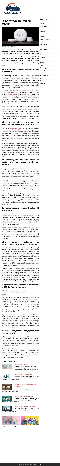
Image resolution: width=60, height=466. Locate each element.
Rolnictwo (42, 60)
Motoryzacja (43, 44)
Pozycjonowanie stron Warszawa (24, 396)
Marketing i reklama (45, 39)
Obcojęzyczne (44, 49)
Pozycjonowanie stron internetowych (25, 406)
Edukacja (42, 31)
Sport (41, 65)
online (3, 65)
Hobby (42, 34)
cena (37, 236)
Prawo (42, 55)
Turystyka (42, 73)
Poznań (15, 109)
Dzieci (41, 29)
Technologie (43, 68)
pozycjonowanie (26, 90)
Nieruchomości (44, 47)
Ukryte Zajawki (44, 75)
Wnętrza (42, 83)
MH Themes (39, 464)
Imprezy (42, 36)
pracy (7, 103)
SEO (33, 56)
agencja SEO (35, 99)
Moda (41, 42)
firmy (3, 56)
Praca (41, 52)
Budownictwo (43, 26)
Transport (42, 70)
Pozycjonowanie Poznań (8, 50)
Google (21, 53)
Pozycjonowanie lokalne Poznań (23, 374)
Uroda (42, 78)
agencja (17, 194)
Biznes (42, 23)
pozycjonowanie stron (16, 128)
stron (24, 388)
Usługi (42, 81)
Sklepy (42, 62)
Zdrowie (42, 86)
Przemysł (42, 57)
